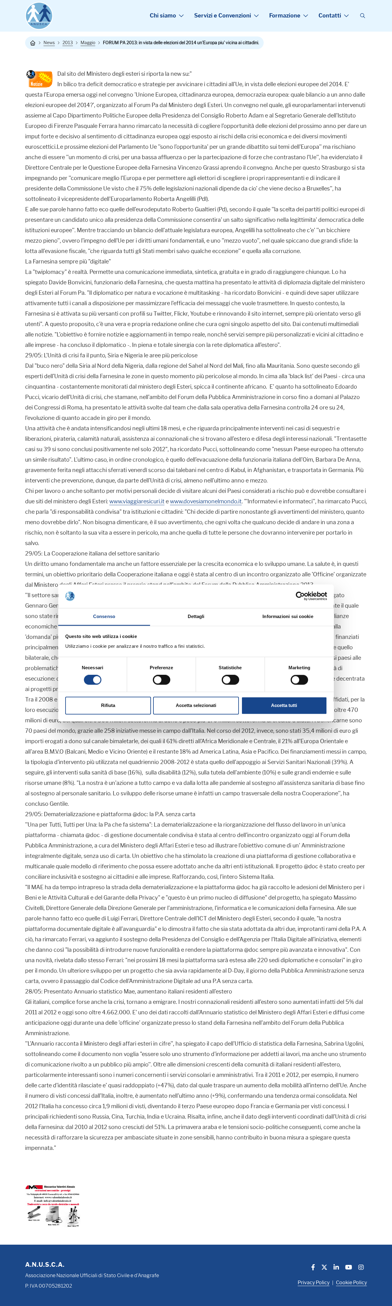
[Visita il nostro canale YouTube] (348, 1268)
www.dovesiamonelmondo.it (206, 501)
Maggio (88, 42)
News (49, 42)
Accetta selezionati (196, 705)
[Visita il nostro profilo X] (324, 1268)
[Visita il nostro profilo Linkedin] (336, 1268)
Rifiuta (108, 705)
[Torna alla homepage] (33, 43)
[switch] (161, 680)
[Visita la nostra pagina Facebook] (313, 1268)
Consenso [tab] (104, 616)
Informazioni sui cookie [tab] (287, 616)
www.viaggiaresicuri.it (136, 501)
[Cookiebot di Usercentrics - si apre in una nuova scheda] (300, 596)
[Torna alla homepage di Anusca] (39, 16)
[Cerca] (362, 16)
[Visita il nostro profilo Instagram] (361, 1268)
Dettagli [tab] (196, 616)
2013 (67, 42)
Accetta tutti (284, 705)
